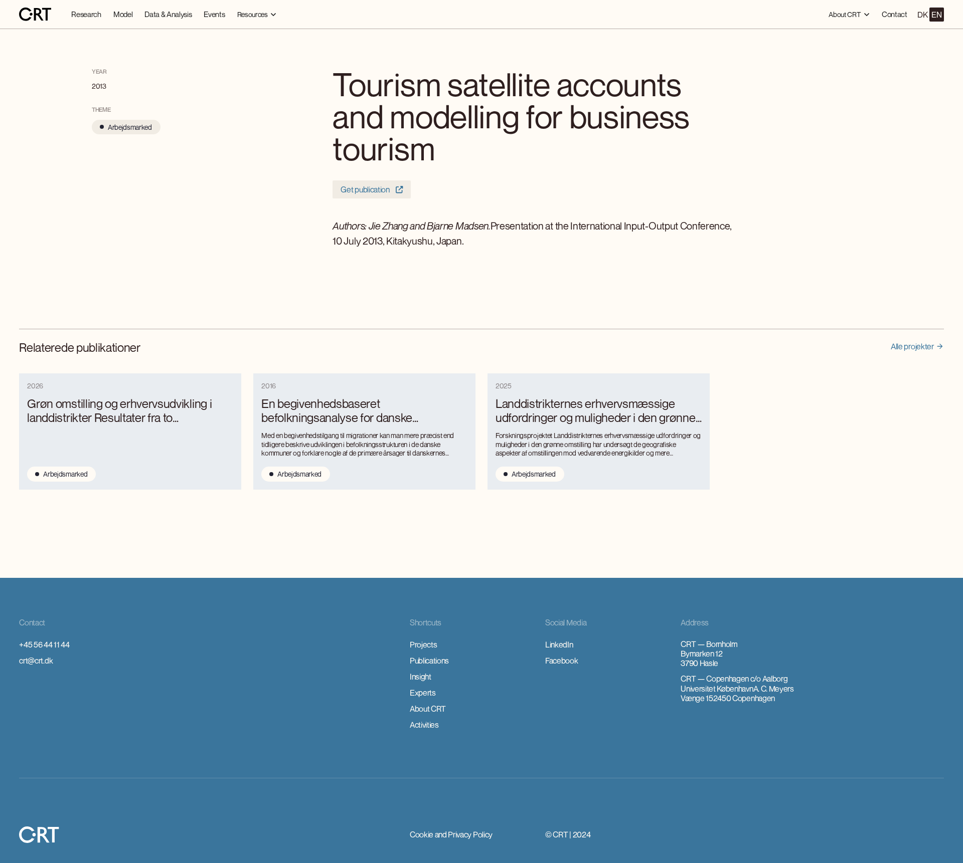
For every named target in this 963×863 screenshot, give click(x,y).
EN (936, 15)
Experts (423, 693)
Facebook (561, 661)
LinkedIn (559, 644)
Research (86, 14)
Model (122, 14)
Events (214, 14)
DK (922, 15)
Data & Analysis (168, 14)
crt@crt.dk (36, 661)
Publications (429, 661)
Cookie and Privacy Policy (451, 834)
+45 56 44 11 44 (44, 644)
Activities (424, 725)
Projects (423, 644)
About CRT (428, 709)
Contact (894, 14)
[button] (257, 14)
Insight (420, 677)
